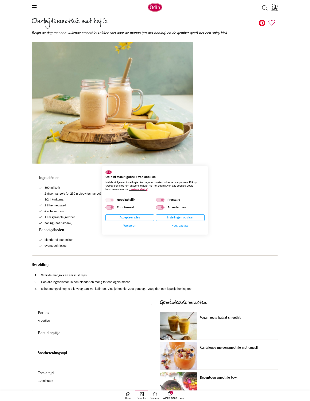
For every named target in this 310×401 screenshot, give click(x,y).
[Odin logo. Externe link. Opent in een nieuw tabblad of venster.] (108, 172)
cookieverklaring (138, 189)
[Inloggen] (274, 7)
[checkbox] (109, 200)
